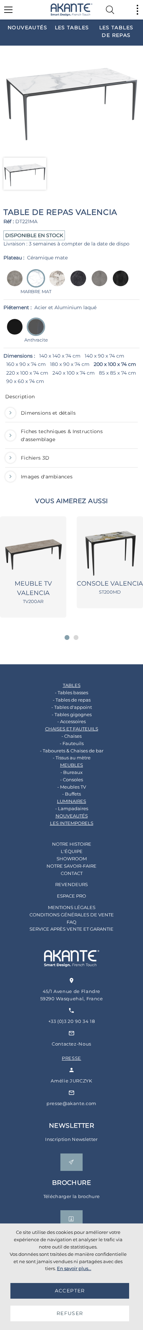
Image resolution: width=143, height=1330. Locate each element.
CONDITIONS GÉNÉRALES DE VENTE (72, 914)
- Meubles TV (71, 787)
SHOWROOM (72, 858)
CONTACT (72, 873)
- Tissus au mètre (72, 757)
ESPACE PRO (71, 896)
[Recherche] (110, 9)
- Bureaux (71, 772)
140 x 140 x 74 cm (60, 356)
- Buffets (71, 794)
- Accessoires (71, 721)
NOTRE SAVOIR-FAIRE (71, 866)
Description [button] (20, 396)
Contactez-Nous (71, 1044)
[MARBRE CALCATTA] (55, 283)
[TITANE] (118, 283)
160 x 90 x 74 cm (26, 364)
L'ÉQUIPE (72, 851)
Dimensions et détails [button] (48, 413)
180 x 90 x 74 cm (70, 364)
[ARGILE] (12, 283)
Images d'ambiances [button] (47, 477)
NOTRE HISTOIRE (71, 844)
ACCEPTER (70, 1291)
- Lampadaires (71, 808)
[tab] (71, 398)
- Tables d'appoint (71, 707)
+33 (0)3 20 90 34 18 (71, 1021)
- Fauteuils (72, 743)
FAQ (71, 922)
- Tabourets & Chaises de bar (71, 750)
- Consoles (71, 779)
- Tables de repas (72, 700)
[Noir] (12, 331)
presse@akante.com (71, 1103)
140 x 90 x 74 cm (104, 356)
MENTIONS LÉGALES (71, 907)
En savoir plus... (74, 1268)
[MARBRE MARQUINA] (76, 283)
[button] (67, 637)
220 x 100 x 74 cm (27, 373)
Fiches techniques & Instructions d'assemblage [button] (62, 435)
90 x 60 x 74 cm (25, 381)
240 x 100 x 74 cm (73, 373)
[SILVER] (97, 283)
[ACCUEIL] (71, 9)
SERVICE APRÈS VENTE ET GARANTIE (71, 929)
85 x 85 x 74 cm (117, 373)
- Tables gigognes (72, 714)
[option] (27, 27)
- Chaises (71, 736)
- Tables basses (71, 692)
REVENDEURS (71, 884)
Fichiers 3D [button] (35, 458)
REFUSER (70, 1313)
